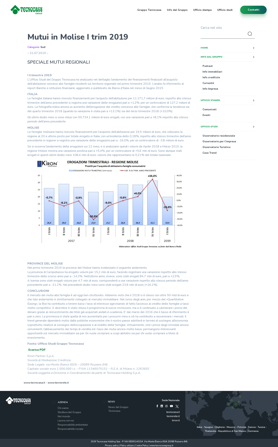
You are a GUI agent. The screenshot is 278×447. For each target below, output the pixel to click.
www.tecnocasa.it (34, 382)
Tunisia (261, 427)
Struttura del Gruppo (69, 412)
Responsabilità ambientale (73, 425)
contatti (253, 10)
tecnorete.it (173, 416)
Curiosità (208, 83)
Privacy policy (112, 445)
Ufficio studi (225, 10)
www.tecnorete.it (58, 382)
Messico (231, 427)
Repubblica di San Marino (232, 431)
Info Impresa (210, 89)
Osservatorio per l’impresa (219, 141)
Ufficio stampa (202, 10)
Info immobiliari (212, 72)
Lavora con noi (66, 420)
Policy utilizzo (127, 445)
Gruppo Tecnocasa (149, 10)
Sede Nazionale (171, 400)
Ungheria (220, 427)
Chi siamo (63, 408)
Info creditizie (211, 77)
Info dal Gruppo (177, 10)
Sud (42, 47)
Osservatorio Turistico (216, 147)
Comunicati (210, 109)
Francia (252, 427)
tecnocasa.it (173, 412)
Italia (199, 427)
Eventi (206, 115)
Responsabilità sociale (70, 429)
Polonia (242, 427)
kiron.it (176, 420)
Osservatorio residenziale (219, 136)
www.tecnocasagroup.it (161, 445)
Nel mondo (64, 416)
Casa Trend (210, 153)
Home (204, 47)
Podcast (208, 66)
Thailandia (210, 431)
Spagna (208, 427)
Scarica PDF (37, 350)
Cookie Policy (141, 445)
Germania (253, 431)
